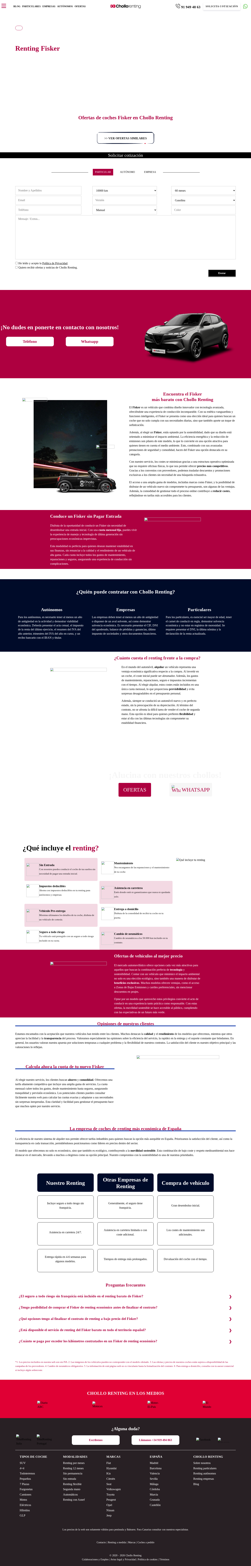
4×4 (22, 1468)
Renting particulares (204, 1468)
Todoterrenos (27, 1473)
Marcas (113, 1456)
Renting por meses (74, 1463)
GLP (22, 1515)
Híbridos (25, 1510)
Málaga (154, 1484)
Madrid (154, 1463)
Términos (164, 1559)
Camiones (25, 1494)
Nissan (110, 1510)
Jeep (109, 1515)
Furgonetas (26, 1489)
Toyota (110, 1494)
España (156, 1456)
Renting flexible (72, 1484)
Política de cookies (147, 1559)
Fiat (108, 1463)
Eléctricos (25, 1505)
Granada (155, 1499)
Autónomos (65, 6)
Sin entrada (69, 1478)
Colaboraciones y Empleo (95, 1559)
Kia (108, 1473)
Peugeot (111, 1499)
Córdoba (155, 1489)
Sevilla (154, 1478)
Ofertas (80, 6)
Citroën (110, 1478)
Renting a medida (117, 1542)
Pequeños (25, 1478)
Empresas (48, 6)
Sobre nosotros (202, 1463)
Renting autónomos (204, 1473)
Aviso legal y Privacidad (123, 1559)
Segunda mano (71, 1489)
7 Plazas (24, 1484)
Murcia (154, 1494)
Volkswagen (113, 1489)
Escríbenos (96, 1440)
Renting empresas (203, 1478)
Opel (109, 1505)
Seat (108, 1484)
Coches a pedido (145, 1542)
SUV (23, 1463)
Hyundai (111, 1468)
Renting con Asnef (74, 1499)
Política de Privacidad (54, 263)
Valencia (155, 1473)
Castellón (155, 1505)
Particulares (31, 6)
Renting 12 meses (73, 1468)
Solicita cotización (222, 6)
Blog (16, 6)
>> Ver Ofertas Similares (125, 138)
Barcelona (156, 1468)
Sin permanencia (72, 1473)
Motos (23, 1499)
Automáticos (70, 1494)
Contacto (101, 1542)
